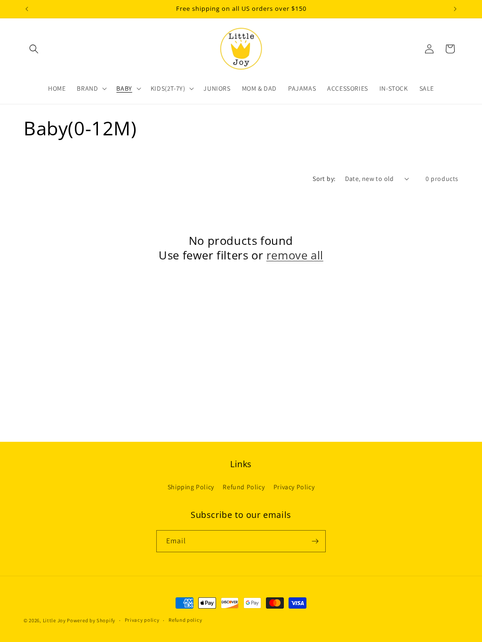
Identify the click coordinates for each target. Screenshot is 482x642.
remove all (294, 255)
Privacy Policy (293, 487)
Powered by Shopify (91, 620)
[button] (34, 49)
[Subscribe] (315, 541)
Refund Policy (244, 487)
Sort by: (324, 178)
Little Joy (54, 620)
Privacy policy (142, 620)
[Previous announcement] (26, 9)
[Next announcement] (455, 9)
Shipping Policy (191, 487)
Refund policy (185, 620)
